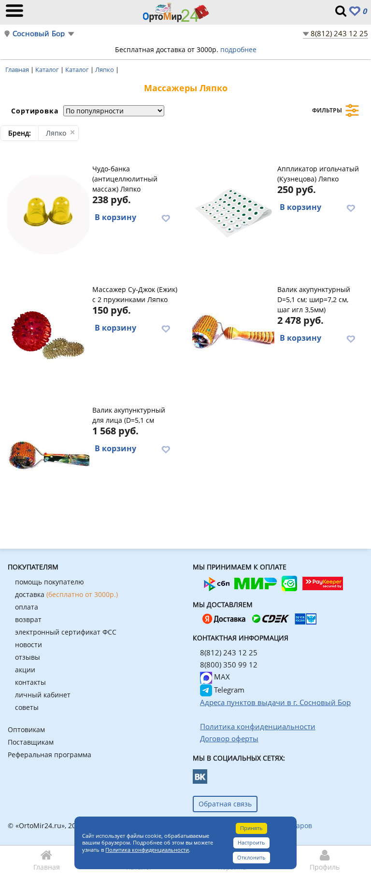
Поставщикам (31, 742)
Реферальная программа (49, 754)
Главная (17, 69)
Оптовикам (26, 729)
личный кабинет (43, 694)
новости (28, 644)
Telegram (228, 689)
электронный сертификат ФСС (65, 632)
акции (25, 669)
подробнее (238, 49)
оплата (26, 606)
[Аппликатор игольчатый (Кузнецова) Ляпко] (233, 213)
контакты (30, 682)
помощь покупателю (49, 581)
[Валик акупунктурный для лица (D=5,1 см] (48, 455)
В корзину (115, 217)
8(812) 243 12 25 (339, 33)
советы (27, 707)
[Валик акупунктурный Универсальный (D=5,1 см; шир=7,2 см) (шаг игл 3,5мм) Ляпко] (233, 334)
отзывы (27, 657)
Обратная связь (225, 803)
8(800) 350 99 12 (228, 664)
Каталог (47, 69)
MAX (221, 676)
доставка (66, 594)
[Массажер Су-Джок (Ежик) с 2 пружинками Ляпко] (48, 334)
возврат (28, 619)
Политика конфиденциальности (147, 849)
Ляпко (105, 69)
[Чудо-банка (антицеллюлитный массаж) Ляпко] (48, 213)
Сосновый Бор (39, 33)
